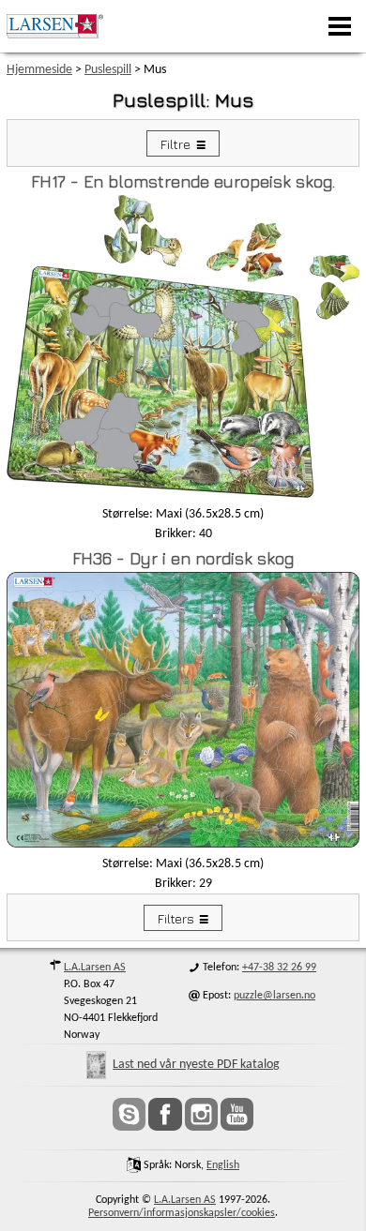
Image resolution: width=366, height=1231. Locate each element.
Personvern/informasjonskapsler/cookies (181, 1213)
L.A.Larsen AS (95, 967)
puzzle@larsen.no (274, 995)
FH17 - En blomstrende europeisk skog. (183, 181)
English (222, 1165)
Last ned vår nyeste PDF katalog (196, 1064)
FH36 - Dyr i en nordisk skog (183, 558)
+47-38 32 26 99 (279, 967)
